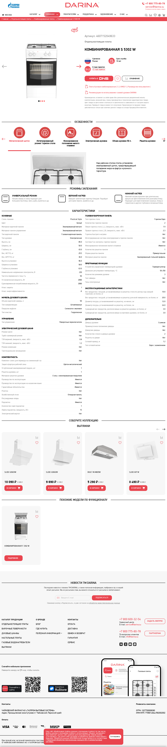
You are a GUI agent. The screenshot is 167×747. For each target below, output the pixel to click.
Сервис (71, 643)
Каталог (33, 14)
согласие (73, 737)
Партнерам (155, 633)
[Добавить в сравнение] (36, 437)
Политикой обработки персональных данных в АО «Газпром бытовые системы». (74, 741)
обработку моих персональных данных (104, 603)
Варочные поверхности (14, 629)
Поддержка (88, 14)
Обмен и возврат (76, 633)
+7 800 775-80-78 (155, 3)
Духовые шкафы (10, 633)
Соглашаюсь (115, 737)
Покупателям (70, 14)
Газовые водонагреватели (16, 643)
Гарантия (73, 638)
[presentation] (4, 67)
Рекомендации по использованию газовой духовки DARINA (112, 93)
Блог (38, 624)
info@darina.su (132, 637)
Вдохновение (107, 14)
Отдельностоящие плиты (15, 624)
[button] (39, 101)
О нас (122, 14)
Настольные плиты (12, 638)
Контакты (73, 620)
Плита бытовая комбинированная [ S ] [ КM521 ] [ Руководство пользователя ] (119, 87)
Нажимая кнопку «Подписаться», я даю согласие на (83, 603)
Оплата (71, 624)
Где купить (41, 629)
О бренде (40, 620)
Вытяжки (7, 647)
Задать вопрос (155, 621)
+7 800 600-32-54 (130, 619)
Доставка (73, 629)
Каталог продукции (12, 620)
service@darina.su (154, 7)
